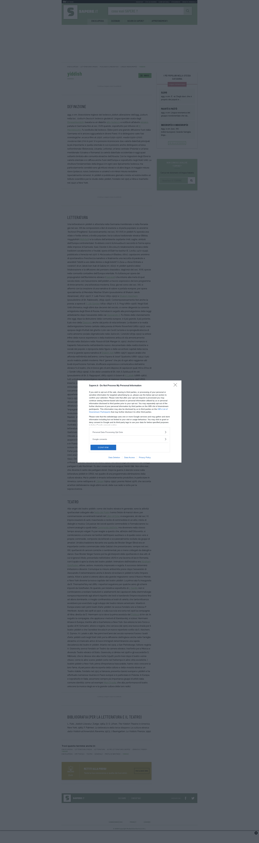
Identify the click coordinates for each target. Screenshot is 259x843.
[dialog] (129, 421)
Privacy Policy (145, 457)
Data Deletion (114, 457)
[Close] (176, 385)
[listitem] (129, 432)
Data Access (129, 457)
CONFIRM (103, 447)
